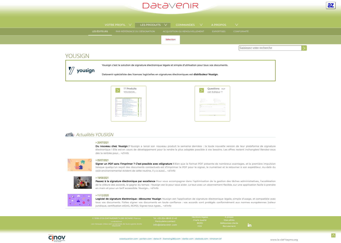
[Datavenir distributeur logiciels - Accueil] (170, 7)
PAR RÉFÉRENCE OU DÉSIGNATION (135, 31)
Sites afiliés (229, 220)
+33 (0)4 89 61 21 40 (167, 218)
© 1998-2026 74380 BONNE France (116, 222)
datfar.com (188, 238)
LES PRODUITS (150, 24)
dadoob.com (201, 238)
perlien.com (146, 238)
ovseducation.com (128, 238)
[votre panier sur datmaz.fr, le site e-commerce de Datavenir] (331, 5)
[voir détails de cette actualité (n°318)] (79, 183)
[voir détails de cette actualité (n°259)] (79, 200)
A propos (229, 217)
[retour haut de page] (333, 235)
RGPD (200, 223)
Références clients (229, 223)
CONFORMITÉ (241, 31)
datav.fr (157, 238)
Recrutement (229, 226)
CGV (200, 226)
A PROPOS (218, 24)
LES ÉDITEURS (100, 31)
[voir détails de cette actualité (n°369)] (79, 165)
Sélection (170, 39)
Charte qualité (200, 220)
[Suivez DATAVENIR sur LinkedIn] (247, 223)
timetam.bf (215, 238)
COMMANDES (185, 24)
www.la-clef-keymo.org (284, 239)
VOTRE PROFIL (115, 24)
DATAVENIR (111, 218)
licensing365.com (172, 238)
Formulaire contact (165, 221)
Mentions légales (200, 217)
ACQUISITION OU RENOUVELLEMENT (183, 31)
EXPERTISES (218, 31)
